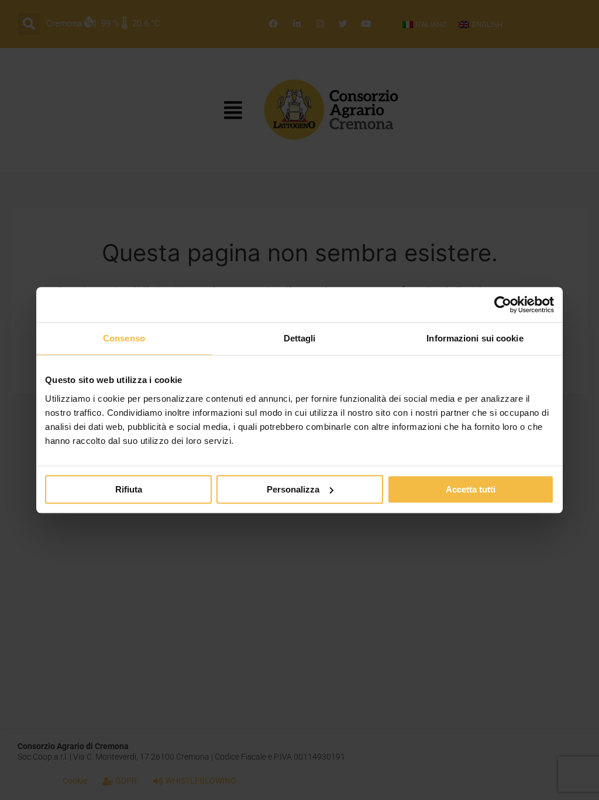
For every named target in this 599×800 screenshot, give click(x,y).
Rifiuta (128, 489)
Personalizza (293, 489)
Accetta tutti (470, 489)
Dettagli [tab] (300, 338)
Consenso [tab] (124, 338)
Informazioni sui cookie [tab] (474, 338)
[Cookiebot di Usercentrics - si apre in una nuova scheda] (503, 304)
